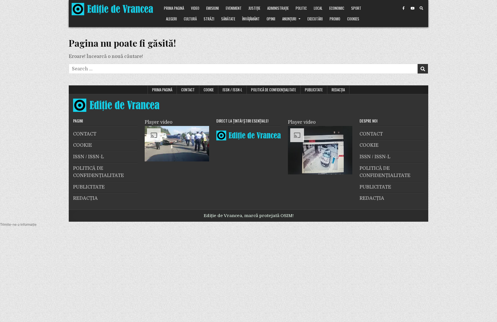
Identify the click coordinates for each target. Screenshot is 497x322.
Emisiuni (212, 8)
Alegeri (171, 19)
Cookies (353, 19)
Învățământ (251, 19)
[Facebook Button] (403, 8)
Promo (335, 19)
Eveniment (234, 8)
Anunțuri (289, 19)
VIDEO (195, 8)
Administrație (278, 8)
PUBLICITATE (314, 90)
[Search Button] (421, 8)
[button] (18, 224)
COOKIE (209, 90)
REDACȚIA (338, 90)
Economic (336, 8)
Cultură (190, 19)
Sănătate (228, 19)
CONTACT (188, 90)
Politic (301, 8)
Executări (315, 19)
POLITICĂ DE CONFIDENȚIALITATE (273, 90)
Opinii (271, 19)
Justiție (254, 8)
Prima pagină (174, 8)
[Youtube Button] (412, 8)
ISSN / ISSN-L (232, 90)
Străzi (209, 19)
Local (318, 8)
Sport (356, 8)
